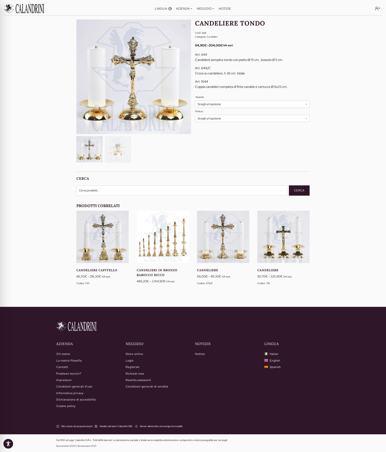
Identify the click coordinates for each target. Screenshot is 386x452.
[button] (163, 8)
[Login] (377, 8)
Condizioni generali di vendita (147, 386)
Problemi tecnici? (68, 373)
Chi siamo (63, 354)
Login (130, 360)
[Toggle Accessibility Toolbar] (8, 444)
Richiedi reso (135, 373)
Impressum (64, 380)
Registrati (133, 367)
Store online (134, 354)
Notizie (200, 354)
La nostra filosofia (69, 360)
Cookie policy (66, 406)
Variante (199, 97)
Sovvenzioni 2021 (87, 446)
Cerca (299, 190)
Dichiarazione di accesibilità (76, 399)
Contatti (62, 367)
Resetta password (138, 380)
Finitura (199, 111)
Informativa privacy (70, 393)
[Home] (76, 326)
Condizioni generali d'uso (74, 386)
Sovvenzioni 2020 (66, 446)
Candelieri (212, 36)
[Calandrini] (24, 8)
